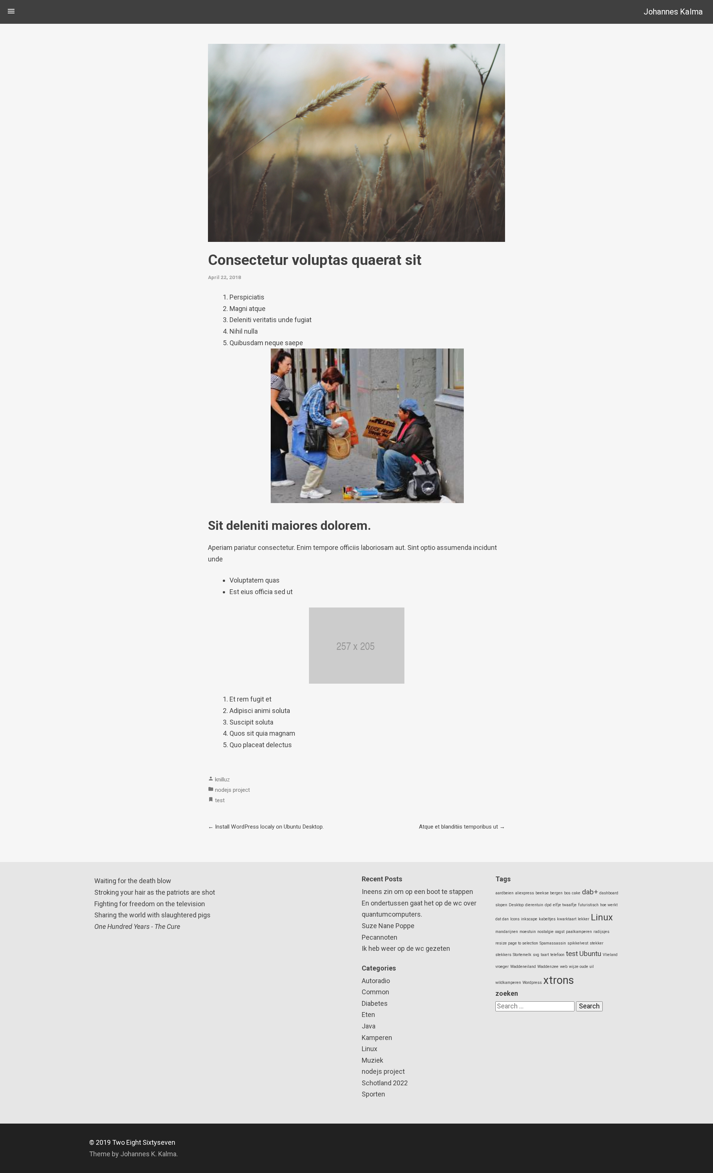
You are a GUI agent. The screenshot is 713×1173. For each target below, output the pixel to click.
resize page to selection (516, 943)
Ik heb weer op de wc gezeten (406, 948)
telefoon (557, 954)
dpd (548, 905)
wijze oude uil (581, 966)
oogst (559, 931)
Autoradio (376, 981)
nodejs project (232, 790)
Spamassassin (553, 943)
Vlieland (610, 954)
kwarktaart (566, 919)
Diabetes (375, 1003)
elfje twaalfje (565, 905)
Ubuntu (590, 953)
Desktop (516, 905)
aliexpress (524, 893)
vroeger (502, 966)
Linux (369, 1049)
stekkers (503, 954)
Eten (368, 1014)
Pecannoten (379, 937)
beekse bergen (549, 893)
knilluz (222, 779)
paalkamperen (579, 931)
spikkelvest (577, 943)
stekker (596, 943)
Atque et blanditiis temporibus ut (458, 826)
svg (536, 954)
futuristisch (588, 905)
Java (368, 1026)
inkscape (529, 919)
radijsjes (601, 931)
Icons (515, 919)
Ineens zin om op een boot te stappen (417, 891)
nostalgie (545, 931)
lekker (583, 919)
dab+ (590, 892)
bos (567, 893)
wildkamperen (508, 982)
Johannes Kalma (673, 11)
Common (375, 992)
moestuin (528, 931)
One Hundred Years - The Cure (137, 926)
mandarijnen (506, 931)
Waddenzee (548, 966)
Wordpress (532, 982)
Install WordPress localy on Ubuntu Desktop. (269, 826)
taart (545, 954)
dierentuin (534, 905)
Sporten (373, 1094)
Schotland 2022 (385, 1083)
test (220, 800)
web (563, 966)
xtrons (558, 980)
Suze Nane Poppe (388, 926)
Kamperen (377, 1037)
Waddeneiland (523, 966)
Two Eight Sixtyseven (143, 1142)
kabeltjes (547, 919)
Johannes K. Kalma (148, 1154)
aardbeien (504, 893)
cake (576, 893)
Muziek (372, 1060)
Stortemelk (522, 954)
